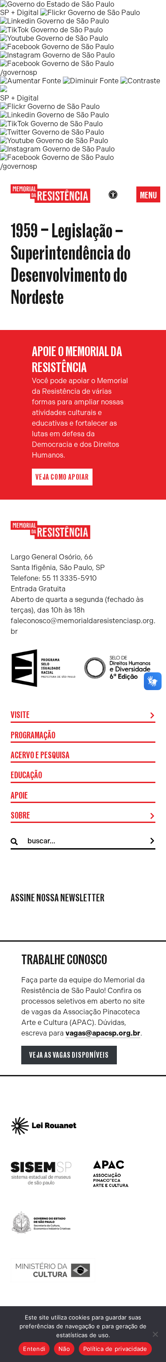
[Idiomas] (125, 195)
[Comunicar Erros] (3, 89)
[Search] (152, 841)
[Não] (155, 1334)
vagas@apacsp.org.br (103, 1033)
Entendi (34, 1348)
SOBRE (20, 816)
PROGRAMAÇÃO (33, 735)
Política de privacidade (115, 1348)
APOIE (19, 796)
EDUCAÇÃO (26, 775)
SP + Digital (19, 12)
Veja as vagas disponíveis (69, 1055)
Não (64, 1348)
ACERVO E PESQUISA (40, 755)
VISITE (20, 715)
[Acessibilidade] (112, 194)
